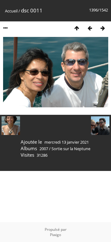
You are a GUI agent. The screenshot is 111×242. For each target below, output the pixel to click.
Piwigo (55, 234)
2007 (43, 148)
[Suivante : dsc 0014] (102, 28)
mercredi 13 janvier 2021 (66, 142)
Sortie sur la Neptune (70, 148)
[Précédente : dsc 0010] (89, 28)
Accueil (11, 11)
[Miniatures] (76, 28)
